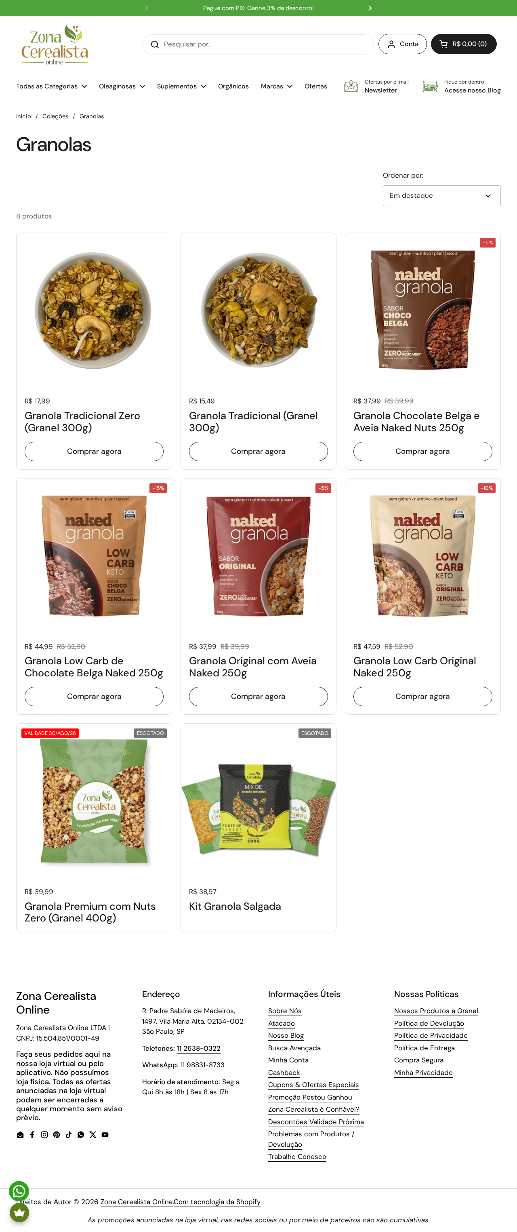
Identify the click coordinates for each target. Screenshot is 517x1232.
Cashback (284, 1072)
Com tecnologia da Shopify (217, 1201)
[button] (464, 44)
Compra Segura (418, 1060)
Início (23, 116)
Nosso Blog (286, 1035)
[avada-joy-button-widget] (19, 1212)
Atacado (281, 1023)
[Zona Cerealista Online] (54, 44)
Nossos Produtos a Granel (436, 1010)
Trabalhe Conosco (297, 1156)
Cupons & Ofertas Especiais (313, 1084)
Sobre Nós (285, 1010)
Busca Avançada (294, 1047)
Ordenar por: (403, 175)
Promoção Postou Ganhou (310, 1097)
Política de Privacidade (431, 1035)
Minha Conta (288, 1060)
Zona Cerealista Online (137, 1201)
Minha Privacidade (423, 1072)
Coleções (55, 116)
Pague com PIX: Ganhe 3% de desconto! (258, 8)
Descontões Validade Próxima (316, 1121)
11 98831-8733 (203, 1064)
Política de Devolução (429, 1023)
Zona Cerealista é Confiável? (313, 1109)
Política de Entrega (424, 1047)
